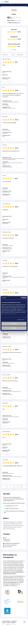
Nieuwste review (20, 54)
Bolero (14, 14)
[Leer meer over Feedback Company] (7, 601)
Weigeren (14, 328)
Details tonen (21, 319)
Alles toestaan (14, 323)
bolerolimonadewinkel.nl (11, 545)
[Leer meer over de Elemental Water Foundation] (7, 611)
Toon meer (14, 49)
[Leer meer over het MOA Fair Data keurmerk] (21, 592)
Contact (3, 622)
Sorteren (13, 54)
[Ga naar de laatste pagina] (21, 487)
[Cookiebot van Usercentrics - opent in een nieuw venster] (21, 298)
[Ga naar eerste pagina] (7, 487)
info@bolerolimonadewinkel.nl (12, 543)
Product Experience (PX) (17, 572)
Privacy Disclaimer (6, 621)
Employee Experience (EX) (9, 573)
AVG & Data (14, 621)
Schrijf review (17, 20)
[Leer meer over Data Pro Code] (7, 592)
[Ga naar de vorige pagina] (10, 487)
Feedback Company (13, 624)
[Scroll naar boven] (24, 622)
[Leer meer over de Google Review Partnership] (21, 601)
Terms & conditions (11, 622)
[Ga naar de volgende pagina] (18, 487)
